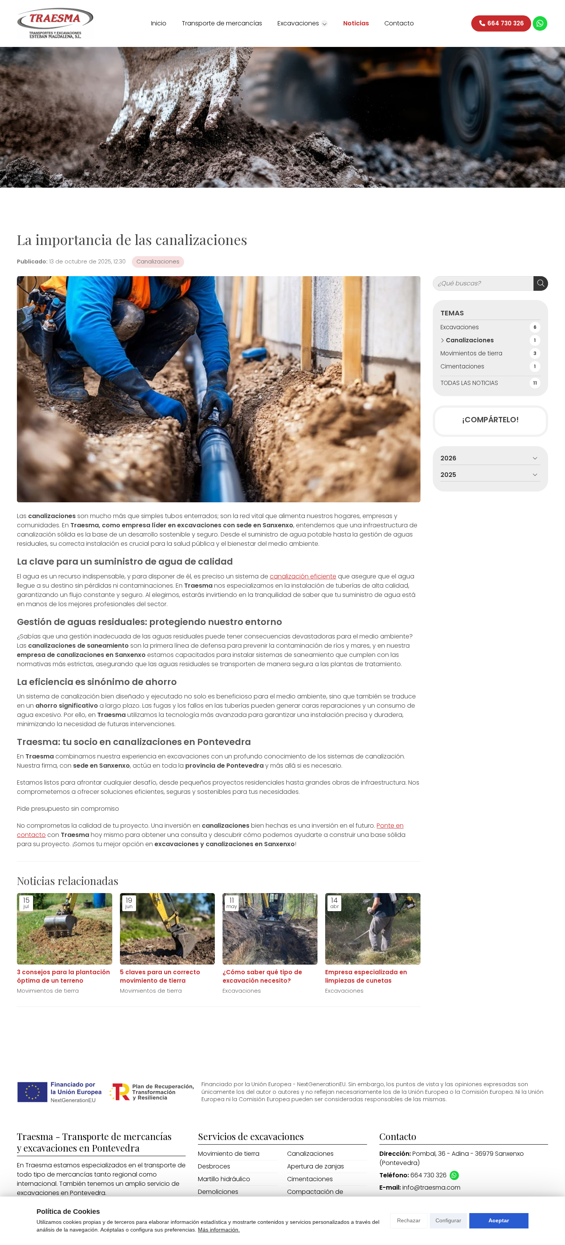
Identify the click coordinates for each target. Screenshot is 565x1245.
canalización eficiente (303, 576)
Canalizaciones (157, 261)
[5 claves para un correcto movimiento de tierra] (167, 929)
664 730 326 (428, 1175)
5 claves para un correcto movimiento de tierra (160, 976)
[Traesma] (55, 23)
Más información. (219, 1230)
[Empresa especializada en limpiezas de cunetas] (372, 929)
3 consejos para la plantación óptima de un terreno (63, 976)
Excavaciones (242, 991)
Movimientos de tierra (48, 991)
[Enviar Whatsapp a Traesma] (540, 23)
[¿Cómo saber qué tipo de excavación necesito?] (270, 929)
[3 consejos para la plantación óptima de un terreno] (64, 929)
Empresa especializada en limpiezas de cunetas (366, 976)
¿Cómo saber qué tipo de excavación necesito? (262, 976)
